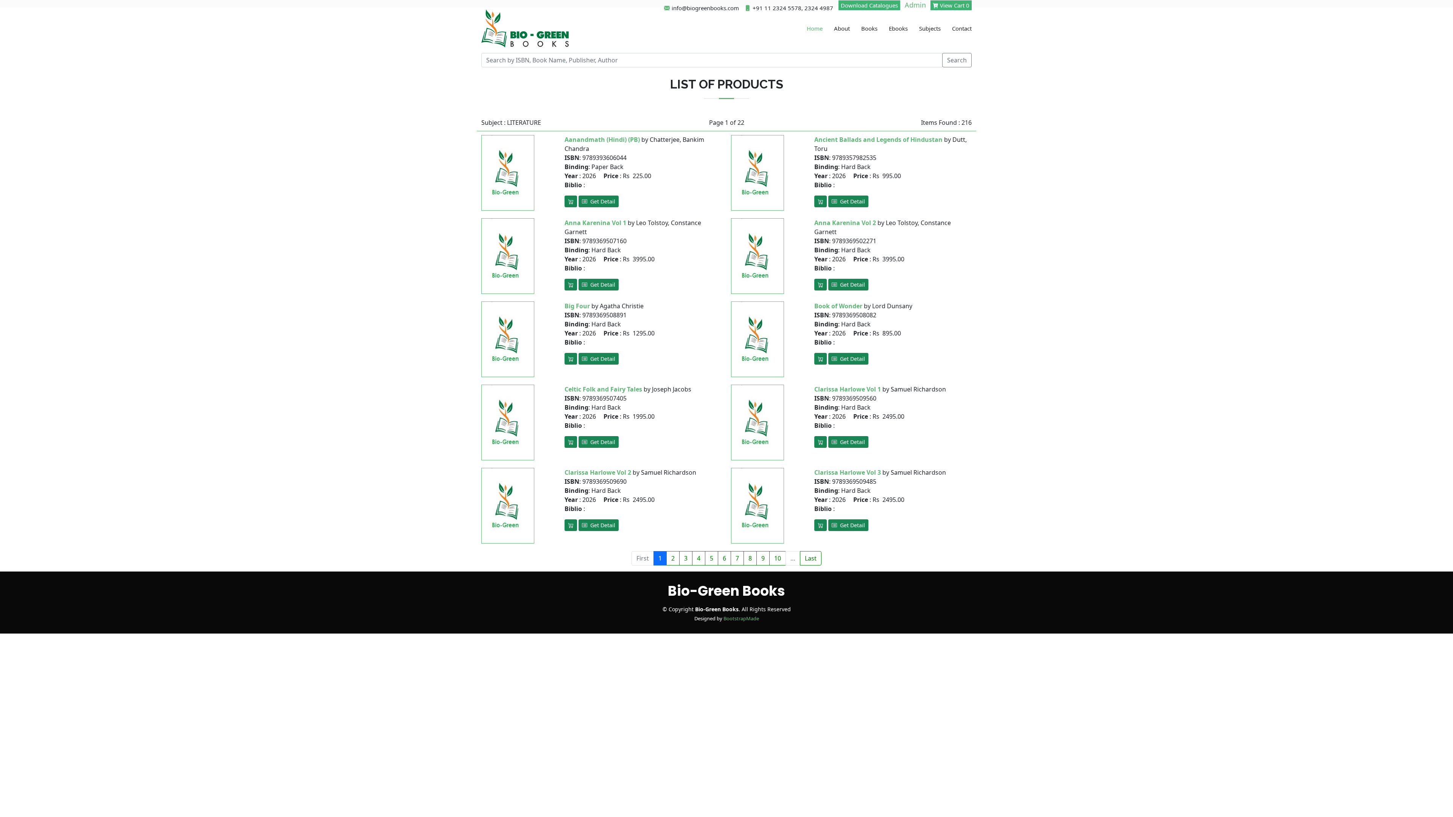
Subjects (930, 28)
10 (777, 558)
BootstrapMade (741, 618)
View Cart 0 (953, 5)
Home (815, 28)
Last (811, 558)
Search (957, 60)
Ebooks (898, 28)
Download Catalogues (869, 5)
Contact (962, 28)
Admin (915, 4)
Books (869, 28)
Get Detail (601, 201)
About (842, 28)
